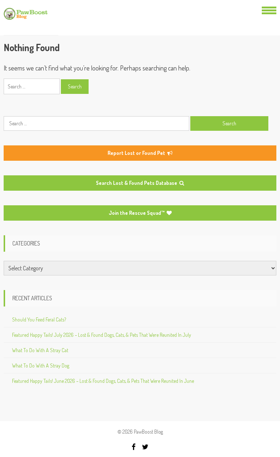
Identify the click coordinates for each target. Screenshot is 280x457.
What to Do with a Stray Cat (40, 350)
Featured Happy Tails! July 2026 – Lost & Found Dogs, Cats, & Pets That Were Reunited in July (101, 335)
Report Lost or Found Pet (137, 153)
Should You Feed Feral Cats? (39, 319)
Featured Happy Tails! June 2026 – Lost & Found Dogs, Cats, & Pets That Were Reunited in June (103, 381)
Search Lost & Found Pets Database (137, 183)
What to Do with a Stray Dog (40, 365)
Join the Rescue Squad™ (137, 213)
